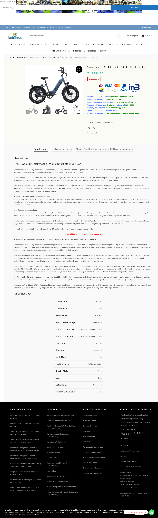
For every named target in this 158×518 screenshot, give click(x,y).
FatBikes (77, 51)
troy (93, 128)
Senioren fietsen (53, 458)
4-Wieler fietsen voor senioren (58, 421)
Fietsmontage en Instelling (132, 419)
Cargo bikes (51, 471)
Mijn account (146, 27)
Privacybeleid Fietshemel (131, 467)
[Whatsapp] (151, 512)
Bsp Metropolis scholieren (57, 481)
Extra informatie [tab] (62, 149)
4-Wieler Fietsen (89, 421)
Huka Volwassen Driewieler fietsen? (61, 415)
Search (117, 35)
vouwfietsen (113, 45)
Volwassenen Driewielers (134, 45)
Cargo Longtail (52, 45)
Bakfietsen (98, 45)
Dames (77, 45)
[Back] (12, 57)
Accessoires (90, 51)
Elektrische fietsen (32, 57)
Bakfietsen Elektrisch (55, 447)
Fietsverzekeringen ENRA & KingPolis (132, 434)
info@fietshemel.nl (132, 485)
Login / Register (132, 36)
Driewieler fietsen (53, 453)
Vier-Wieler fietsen (61, 51)
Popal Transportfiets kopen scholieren (62, 487)
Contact (124, 446)
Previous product (144, 57)
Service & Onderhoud (129, 426)
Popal (49, 492)
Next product (150, 57)
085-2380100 (126, 478)
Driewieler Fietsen (90, 415)
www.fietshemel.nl (132, 488)
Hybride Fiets (36, 45)
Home (21, 57)
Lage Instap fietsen (91, 431)
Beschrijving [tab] (41, 149)
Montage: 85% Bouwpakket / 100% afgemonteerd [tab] (104, 149)
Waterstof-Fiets (18, 45)
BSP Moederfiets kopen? (56, 476)
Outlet (103, 51)
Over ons (124, 456)
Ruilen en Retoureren (129, 461)
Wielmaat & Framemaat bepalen (134, 415)
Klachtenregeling (128, 429)
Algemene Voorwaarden (130, 451)
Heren (86, 45)
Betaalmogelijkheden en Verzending (135, 422)
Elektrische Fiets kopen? (56, 442)
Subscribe (134, 8)
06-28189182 (129, 481)
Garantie (124, 438)
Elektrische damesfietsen (50, 57)
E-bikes (66, 45)
